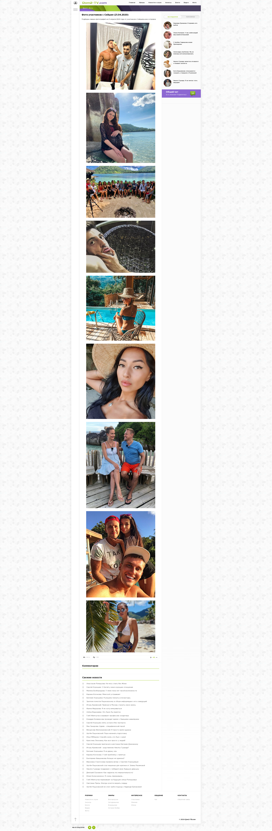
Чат (155, 799)
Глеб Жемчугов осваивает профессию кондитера (107, 715)
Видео (186, 2)
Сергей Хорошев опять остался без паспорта (105, 723)
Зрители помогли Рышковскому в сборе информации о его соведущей (116, 701)
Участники (135, 799)
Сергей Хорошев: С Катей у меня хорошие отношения (109, 687)
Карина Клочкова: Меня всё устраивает (103, 694)
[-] (156, 657)
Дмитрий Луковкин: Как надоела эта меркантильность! (109, 772)
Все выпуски (113, 799)
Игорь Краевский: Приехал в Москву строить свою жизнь (111, 705)
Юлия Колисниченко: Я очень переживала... (105, 776)
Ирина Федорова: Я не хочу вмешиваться (104, 708)
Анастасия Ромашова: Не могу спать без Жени (106, 683)
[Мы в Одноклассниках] (93, 827)
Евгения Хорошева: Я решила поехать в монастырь (108, 698)
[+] (151, 657)
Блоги (177, 2)
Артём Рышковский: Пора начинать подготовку (106, 733)
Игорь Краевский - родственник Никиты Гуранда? (107, 747)
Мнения (134, 802)
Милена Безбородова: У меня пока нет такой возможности (111, 690)
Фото (194, 2)
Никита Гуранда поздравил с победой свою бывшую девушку (112, 769)
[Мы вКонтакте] (89, 827)
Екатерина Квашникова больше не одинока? (105, 758)
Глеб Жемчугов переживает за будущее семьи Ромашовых (111, 779)
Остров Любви (114, 808)
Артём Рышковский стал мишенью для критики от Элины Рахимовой (115, 765)
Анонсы (168, 2)
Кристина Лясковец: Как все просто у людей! (105, 740)
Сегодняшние (113, 802)
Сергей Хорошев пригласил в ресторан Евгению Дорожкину (112, 744)
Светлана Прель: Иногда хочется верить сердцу (106, 783)
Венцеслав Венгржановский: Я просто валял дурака (108, 730)
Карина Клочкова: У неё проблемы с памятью (105, 754)
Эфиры (142, 2)
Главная (132, 2)
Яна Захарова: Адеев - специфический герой (105, 726)
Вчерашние (112, 805)
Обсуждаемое (173, 17)
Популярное (190, 17)
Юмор (133, 805)
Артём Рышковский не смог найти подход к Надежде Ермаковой (114, 787)
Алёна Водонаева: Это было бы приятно (103, 712)
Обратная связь (184, 799)
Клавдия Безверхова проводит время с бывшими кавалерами (112, 719)
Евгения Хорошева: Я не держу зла (101, 751)
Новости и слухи (155, 2)
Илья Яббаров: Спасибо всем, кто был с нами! (106, 737)
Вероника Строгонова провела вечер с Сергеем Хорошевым (112, 762)
